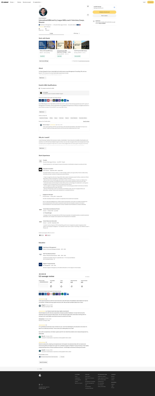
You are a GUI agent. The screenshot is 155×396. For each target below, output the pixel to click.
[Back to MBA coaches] (40, 6)
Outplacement (101, 381)
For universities (101, 383)
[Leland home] (4, 2)
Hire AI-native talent (102, 379)
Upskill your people (102, 376)
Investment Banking (89, 388)
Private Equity (88, 386)
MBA (41, 368)
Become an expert (78, 383)
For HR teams (100, 384)
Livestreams (77, 378)
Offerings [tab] (76, 33)
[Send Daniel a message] (88, 15)
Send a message (102, 23)
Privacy (112, 387)
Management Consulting (90, 381)
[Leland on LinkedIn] (39, 384)
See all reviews (86, 121)
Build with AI (87, 376)
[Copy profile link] (88, 6)
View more (41, 333)
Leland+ (76, 381)
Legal (112, 385)
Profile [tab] (51, 33)
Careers (113, 378)
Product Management (89, 383)
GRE (86, 384)
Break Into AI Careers (89, 378)
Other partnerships (102, 386)
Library (112, 379)
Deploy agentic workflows (103, 378)
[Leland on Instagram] (42, 384)
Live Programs (78, 379)
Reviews (112, 376)
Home (76, 376)
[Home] (37, 368)
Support (113, 384)
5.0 (46, 299)
